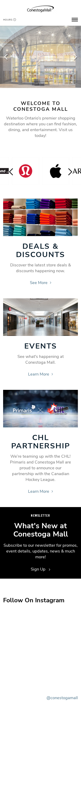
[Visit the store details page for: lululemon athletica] (25, 171)
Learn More (38, 374)
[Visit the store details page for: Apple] (55, 171)
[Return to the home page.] (40, 9)
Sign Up (39, 569)
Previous (6, 57)
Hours (7, 19)
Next (75, 57)
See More (39, 282)
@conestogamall (62, 698)
